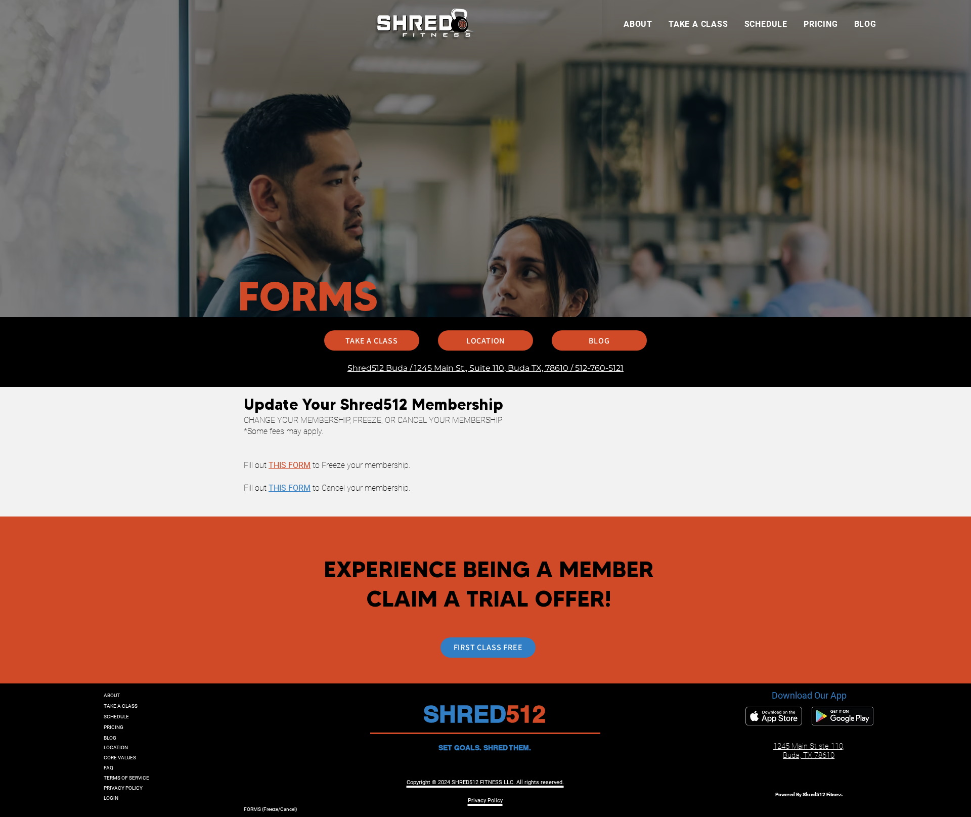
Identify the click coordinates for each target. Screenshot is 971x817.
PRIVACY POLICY (123, 788)
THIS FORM (290, 465)
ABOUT (112, 695)
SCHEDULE (116, 716)
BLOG (110, 738)
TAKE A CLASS (121, 706)
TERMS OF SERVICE (126, 778)
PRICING (113, 727)
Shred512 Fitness (823, 794)
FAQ (108, 767)
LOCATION (116, 747)
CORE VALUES (120, 757)
